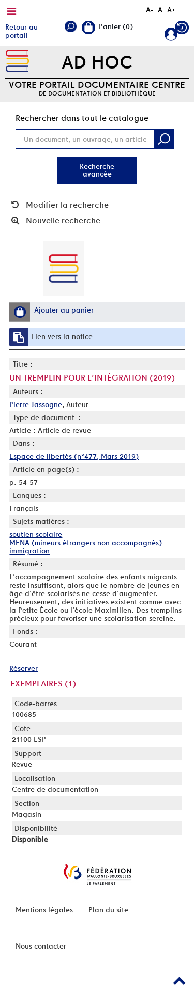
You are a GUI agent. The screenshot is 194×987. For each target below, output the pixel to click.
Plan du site (108, 909)
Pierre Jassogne (35, 404)
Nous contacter (41, 946)
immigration (29, 551)
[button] (19, 312)
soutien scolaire (35, 534)
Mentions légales (44, 909)
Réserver (23, 668)
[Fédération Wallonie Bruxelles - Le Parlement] (97, 874)
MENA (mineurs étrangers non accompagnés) (85, 542)
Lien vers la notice (62, 336)
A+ (171, 10)
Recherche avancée (97, 170)
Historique (182, 29)
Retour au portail (21, 31)
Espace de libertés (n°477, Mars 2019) (74, 456)
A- (149, 10)
